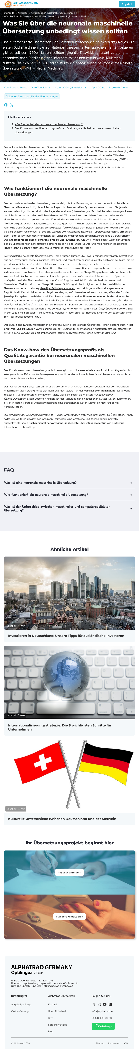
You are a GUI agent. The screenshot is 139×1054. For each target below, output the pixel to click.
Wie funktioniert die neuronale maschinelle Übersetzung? (49, 124)
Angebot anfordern (69, 872)
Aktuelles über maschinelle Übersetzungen (32, 96)
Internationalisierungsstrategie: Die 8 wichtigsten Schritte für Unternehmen (59, 727)
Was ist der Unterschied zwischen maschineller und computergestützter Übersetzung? (57, 508)
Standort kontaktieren (69, 916)
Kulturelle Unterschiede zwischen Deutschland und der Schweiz (62, 819)
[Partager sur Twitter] (11, 105)
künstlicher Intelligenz (49, 259)
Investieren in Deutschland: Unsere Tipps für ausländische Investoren (66, 636)
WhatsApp (105, 1026)
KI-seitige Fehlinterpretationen (57, 288)
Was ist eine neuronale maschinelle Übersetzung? (40, 482)
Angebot (127, 4)
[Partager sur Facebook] (5, 105)
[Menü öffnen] (113, 4)
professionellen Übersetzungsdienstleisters (80, 386)
